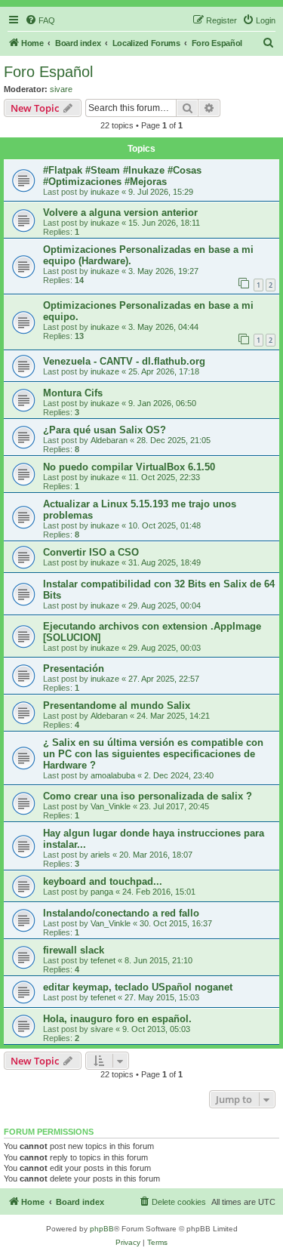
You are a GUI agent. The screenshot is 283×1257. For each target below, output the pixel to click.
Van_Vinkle (111, 806)
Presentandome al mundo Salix (116, 705)
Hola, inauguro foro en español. (117, 1018)
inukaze (105, 191)
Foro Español (48, 71)
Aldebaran (109, 440)
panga (102, 891)
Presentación (73, 668)
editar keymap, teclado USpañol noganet (137, 987)
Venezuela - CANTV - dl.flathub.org (124, 361)
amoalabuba (113, 775)
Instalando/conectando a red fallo (121, 913)
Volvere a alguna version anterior (120, 212)
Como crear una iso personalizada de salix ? (147, 796)
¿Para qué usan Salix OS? (104, 430)
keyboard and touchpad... (102, 881)
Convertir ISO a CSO (91, 552)
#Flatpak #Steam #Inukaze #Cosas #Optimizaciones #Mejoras (122, 176)
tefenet (103, 960)
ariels (100, 854)
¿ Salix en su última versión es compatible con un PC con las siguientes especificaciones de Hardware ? (153, 754)
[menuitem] (40, 20)
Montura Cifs (73, 393)
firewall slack (73, 950)
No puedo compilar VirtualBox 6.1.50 (129, 467)
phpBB (102, 1229)
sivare (61, 89)
